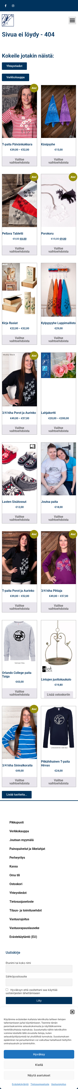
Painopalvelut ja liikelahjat (27, 849)
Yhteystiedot (18, 893)
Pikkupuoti (16, 822)
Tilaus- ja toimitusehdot (25, 910)
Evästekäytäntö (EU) (23, 937)
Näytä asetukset (39, 1075)
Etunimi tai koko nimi (18, 962)
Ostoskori (15, 884)
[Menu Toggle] (72, 20)
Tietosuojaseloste (39, 1084)
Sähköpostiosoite (16, 976)
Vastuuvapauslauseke (24, 928)
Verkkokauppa (19, 831)
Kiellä (39, 1065)
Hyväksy (39, 1054)
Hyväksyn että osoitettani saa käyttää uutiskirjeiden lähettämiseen (31, 991)
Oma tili (14, 875)
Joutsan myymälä (21, 840)
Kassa (13, 866)
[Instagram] (13, 5)
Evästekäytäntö (20, 1084)
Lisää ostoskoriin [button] (58, 694)
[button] (72, 1012)
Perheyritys (17, 857)
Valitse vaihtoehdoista (19, 161)
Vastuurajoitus (58, 1084)
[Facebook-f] (5, 5)
